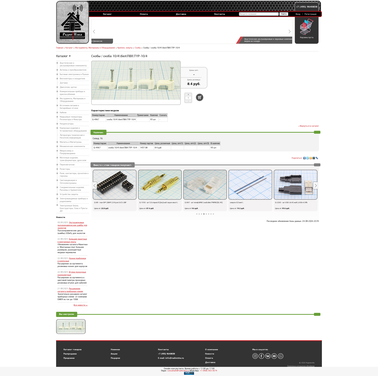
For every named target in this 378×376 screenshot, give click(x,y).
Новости (209, 354)
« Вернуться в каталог (308, 126)
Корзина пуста (306, 37)
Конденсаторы (67, 123)
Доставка (181, 14)
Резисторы (65, 169)
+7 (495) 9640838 (306, 7)
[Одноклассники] (310, 157)
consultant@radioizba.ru (178, 370)
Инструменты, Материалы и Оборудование (72, 99)
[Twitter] (307, 157)
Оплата (144, 14)
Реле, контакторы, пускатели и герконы (74, 174)
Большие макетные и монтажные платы (72, 240)
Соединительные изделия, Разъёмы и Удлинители (72, 188)
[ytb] (274, 356)
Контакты (219, 14)
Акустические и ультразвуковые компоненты (73, 64)
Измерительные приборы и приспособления (72, 92)
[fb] (261, 356)
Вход (298, 14)
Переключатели (67, 164)
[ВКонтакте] (304, 157)
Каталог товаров (72, 349)
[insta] (255, 356)
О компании (211, 349)
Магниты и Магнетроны (71, 142)
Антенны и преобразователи (73, 70)
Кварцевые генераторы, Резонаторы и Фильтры (71, 118)
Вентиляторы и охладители (72, 78)
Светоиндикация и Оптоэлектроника (68, 181)
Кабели (63, 112)
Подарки (115, 358)
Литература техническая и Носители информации (72, 136)
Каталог (107, 14)
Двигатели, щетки (68, 87)
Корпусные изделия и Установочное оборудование (73, 129)
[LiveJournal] (316, 157)
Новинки (115, 349)
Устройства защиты (69, 194)
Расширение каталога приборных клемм (70, 289)
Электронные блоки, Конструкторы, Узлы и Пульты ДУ (73, 208)
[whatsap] (280, 356)
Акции (114, 354)
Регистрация (310, 14)
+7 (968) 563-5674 (208, 370)
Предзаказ (69, 358)
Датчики (64, 83)
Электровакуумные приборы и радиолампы (74, 199)
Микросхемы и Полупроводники (67, 152)
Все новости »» (81, 305)
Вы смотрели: (66, 314)
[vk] (268, 356)
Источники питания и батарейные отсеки (69, 106)
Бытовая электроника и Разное (74, 74)
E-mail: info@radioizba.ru (171, 358)
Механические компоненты (72, 146)
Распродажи (70, 354)
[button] (94, 31)
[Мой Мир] (313, 157)
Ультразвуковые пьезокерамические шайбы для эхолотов (72, 225)
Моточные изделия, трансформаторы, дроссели (73, 159)
